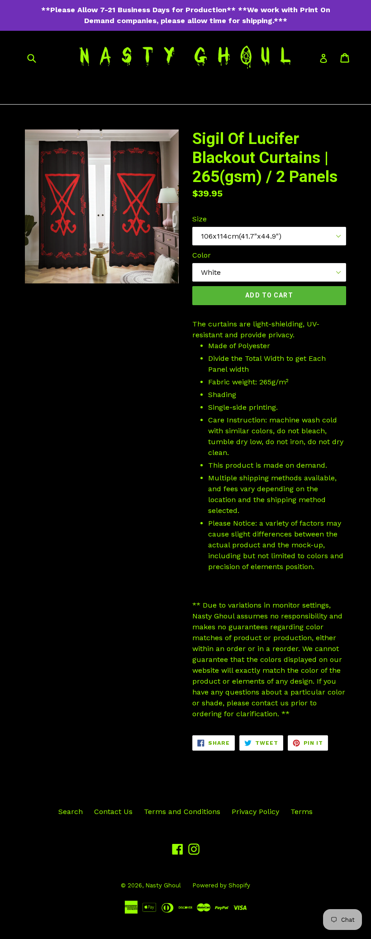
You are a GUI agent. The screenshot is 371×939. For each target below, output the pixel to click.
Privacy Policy (255, 811)
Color (201, 255)
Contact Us (113, 811)
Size (199, 219)
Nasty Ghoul (163, 885)
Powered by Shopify (221, 885)
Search (70, 811)
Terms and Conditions (182, 811)
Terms (301, 811)
